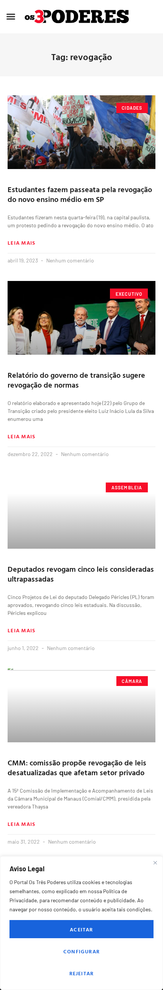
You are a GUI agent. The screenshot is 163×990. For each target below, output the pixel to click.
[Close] (155, 862)
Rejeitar (81, 973)
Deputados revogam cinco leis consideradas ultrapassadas (81, 573)
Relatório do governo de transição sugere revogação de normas (76, 379)
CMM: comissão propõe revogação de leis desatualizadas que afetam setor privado (77, 767)
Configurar (81, 951)
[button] (11, 16)
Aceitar (81, 929)
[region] (81, 923)
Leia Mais (22, 242)
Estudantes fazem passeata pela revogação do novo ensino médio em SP (80, 194)
